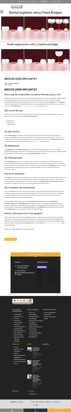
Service (16, 363)
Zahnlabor (17, 341)
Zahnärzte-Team (18, 349)
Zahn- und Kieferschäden (33, 313)
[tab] (35, 254)
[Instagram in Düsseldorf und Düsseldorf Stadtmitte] (34, 405)
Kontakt (15, 391)
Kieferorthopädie (49, 310)
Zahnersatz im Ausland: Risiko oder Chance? (36, 349)
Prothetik (16, 318)
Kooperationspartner (19, 355)
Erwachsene (47, 314)
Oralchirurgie (32, 310)
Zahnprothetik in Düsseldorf (53, 223)
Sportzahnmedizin (19, 337)
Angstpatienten (18, 329)
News (29, 344)
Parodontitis (37, 141)
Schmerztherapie (18, 335)
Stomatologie (32, 329)
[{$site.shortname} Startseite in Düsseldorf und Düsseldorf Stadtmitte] (17, 6)
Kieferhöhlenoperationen (36, 327)
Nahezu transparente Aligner (50, 317)
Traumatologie (33, 331)
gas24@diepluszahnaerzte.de (25, 272)
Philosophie (17, 351)
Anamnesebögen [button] (31, 1)
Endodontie (17, 320)
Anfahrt (19, 274)
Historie (16, 353)
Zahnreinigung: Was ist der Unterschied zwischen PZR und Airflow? (37, 363)
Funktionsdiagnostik (19, 326)
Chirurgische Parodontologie (33, 324)
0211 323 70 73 (21, 271)
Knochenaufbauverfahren (36, 321)
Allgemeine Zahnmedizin (17, 310)
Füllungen (16, 339)
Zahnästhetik (17, 314)
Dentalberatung (18, 316)
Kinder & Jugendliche (49, 312)
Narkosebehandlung (19, 331)
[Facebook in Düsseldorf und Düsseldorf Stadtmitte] (37, 405)
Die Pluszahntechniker (20, 361)
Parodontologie (18, 322)
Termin (40, 1)
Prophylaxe (17, 324)
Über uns (15, 344)
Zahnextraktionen (34, 316)
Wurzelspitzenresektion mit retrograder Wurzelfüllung (35, 335)
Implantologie (33, 318)
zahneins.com (32, 394)
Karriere (45, 344)
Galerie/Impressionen (19, 359)
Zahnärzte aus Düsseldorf (30, 106)
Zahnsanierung (18, 333)
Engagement (17, 357)
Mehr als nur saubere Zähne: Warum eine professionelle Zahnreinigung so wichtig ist (37, 378)
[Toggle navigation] (59, 6)
